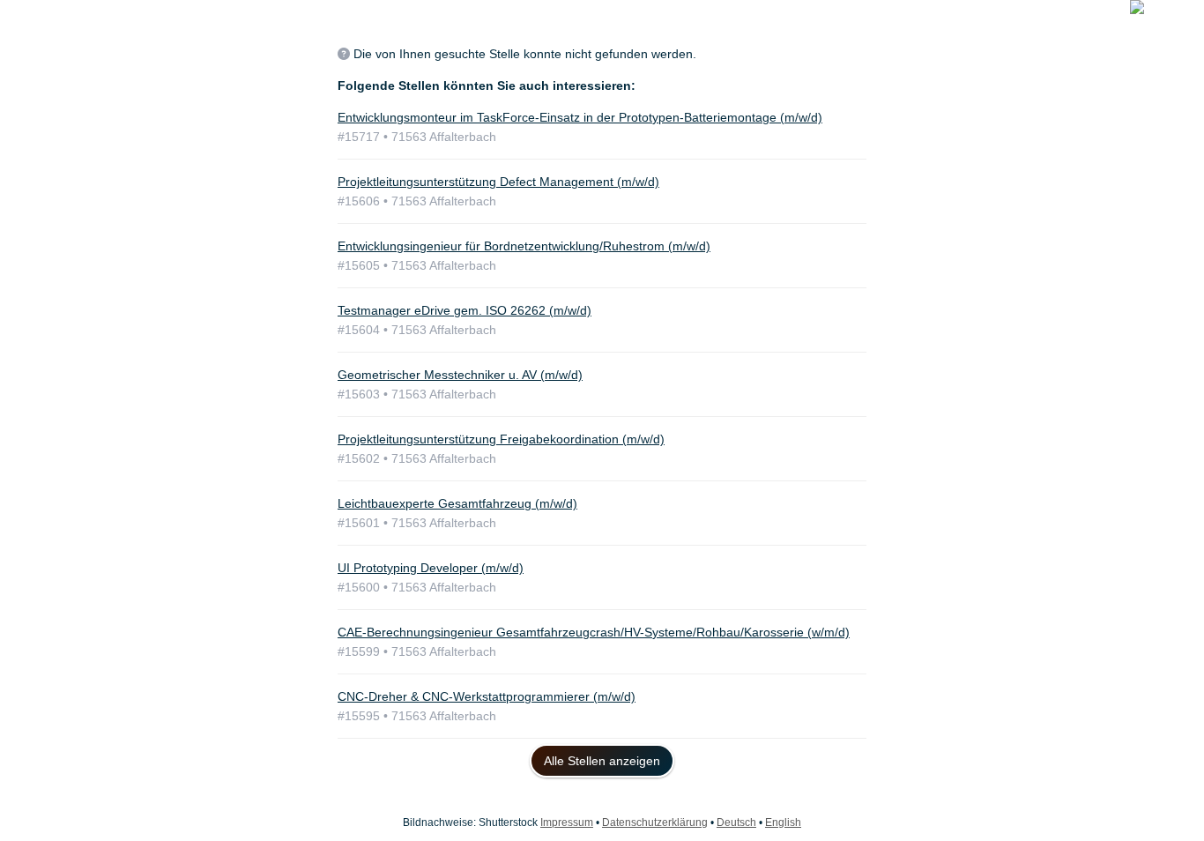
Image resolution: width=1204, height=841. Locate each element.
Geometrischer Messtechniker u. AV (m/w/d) (460, 375)
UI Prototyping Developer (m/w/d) (431, 568)
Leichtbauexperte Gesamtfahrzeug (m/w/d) (457, 503)
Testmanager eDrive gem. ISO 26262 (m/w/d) (464, 310)
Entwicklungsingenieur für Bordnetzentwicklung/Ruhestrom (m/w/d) (524, 246)
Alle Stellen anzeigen (602, 761)
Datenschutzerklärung (655, 822)
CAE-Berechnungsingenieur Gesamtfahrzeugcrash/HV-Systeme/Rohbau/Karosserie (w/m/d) (594, 632)
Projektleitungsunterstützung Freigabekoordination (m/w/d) (501, 439)
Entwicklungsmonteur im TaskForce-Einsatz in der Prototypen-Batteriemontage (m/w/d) (580, 117)
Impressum (566, 822)
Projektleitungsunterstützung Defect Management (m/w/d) (498, 182)
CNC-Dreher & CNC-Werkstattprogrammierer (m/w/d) (486, 696)
